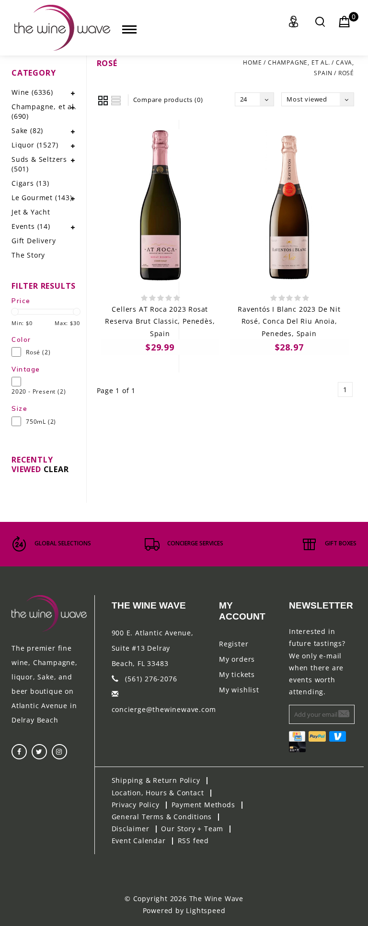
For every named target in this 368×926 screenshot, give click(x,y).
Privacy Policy (136, 804)
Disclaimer (131, 828)
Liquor (35, 144)
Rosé (346, 73)
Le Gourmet (42, 197)
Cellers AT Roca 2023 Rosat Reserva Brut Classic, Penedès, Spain (160, 321)
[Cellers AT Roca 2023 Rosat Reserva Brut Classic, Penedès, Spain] (160, 205)
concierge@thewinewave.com (164, 709)
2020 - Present (39, 391)
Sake (27, 130)
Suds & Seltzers (39, 164)
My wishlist (239, 689)
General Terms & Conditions (162, 816)
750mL (41, 422)
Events (31, 226)
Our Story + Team (192, 828)
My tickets (237, 674)
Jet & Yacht (31, 211)
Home (252, 62)
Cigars (30, 183)
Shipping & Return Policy (156, 780)
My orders (237, 659)
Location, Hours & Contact (158, 792)
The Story (28, 255)
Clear (56, 469)
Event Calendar (139, 840)
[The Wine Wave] (62, 28)
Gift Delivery (34, 240)
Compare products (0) (168, 99)
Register (233, 643)
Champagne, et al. (299, 62)
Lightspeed (205, 910)
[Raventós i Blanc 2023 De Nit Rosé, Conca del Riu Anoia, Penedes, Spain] (289, 205)
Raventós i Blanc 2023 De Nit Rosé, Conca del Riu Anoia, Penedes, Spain (289, 321)
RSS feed (193, 840)
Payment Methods (203, 804)
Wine (32, 92)
